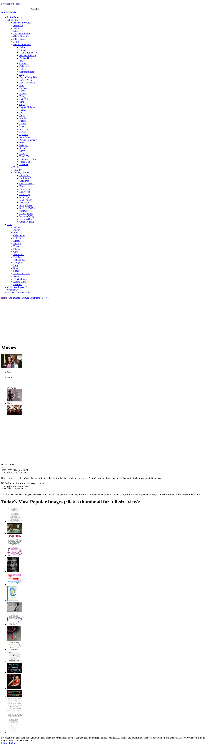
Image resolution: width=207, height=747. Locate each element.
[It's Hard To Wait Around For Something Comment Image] (14, 611)
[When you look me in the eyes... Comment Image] (14, 711)
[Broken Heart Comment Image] (14, 640)
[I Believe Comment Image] (14, 661)
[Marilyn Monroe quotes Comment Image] (14, 688)
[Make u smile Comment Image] (14, 716)
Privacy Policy (8, 743)
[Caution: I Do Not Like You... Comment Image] (14, 545)
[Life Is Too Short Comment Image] (13, 732)
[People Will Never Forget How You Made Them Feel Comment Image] (14, 696)
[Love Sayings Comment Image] (14, 521)
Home (4, 297)
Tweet (10, 375)
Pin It (9, 377)
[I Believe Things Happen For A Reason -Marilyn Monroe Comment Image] (13, 571)
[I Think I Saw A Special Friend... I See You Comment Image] (12, 600)
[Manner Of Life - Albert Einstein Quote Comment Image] (14, 649)
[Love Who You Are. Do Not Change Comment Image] (14, 584)
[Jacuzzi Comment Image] (14, 533)
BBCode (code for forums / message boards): (22, 483)
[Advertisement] (92, 320)
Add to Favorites (9, 12)
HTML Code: (7, 464)
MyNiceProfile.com (10, 3)
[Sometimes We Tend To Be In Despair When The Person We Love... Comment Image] (14, 555)
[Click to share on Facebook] (11, 361)
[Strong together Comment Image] (14, 672)
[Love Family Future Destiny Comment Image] (14, 624)
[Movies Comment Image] (14, 400)
